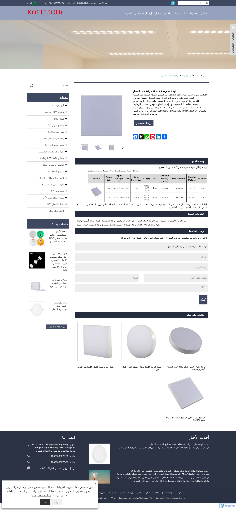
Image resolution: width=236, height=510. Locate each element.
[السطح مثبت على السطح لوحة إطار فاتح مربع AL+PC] (185, 392)
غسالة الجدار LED (55, 204)
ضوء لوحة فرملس (126, 220)
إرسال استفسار (143, 13)
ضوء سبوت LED (56, 132)
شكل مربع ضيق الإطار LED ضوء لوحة (95, 367)
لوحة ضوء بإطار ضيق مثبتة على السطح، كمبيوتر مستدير (185, 367)
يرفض (56, 502)
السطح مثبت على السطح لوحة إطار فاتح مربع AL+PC (185, 418)
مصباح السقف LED (55, 171)
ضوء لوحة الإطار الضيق (170, 75)
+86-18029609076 (60, 456)
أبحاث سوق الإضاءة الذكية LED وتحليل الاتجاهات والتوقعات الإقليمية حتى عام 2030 (170, 471)
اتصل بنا (128, 13)
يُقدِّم (203, 299)
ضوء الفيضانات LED (54, 145)
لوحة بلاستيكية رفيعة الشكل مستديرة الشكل (59, 306)
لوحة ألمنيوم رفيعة (85, 220)
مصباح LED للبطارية (54, 112)
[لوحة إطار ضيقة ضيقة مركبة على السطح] (84, 147)
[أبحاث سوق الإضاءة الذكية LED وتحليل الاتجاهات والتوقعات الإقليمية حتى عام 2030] (99, 476)
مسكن (204, 13)
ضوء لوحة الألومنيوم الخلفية (174, 220)
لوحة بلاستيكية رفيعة (105, 220)
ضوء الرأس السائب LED (52, 184)
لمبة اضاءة (59, 118)
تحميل (158, 13)
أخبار (167, 13)
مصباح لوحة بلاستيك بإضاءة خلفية (92, 224)
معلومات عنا (190, 13)
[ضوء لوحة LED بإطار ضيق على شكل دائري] (141, 342)
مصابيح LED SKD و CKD (52, 158)
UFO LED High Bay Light (51, 178)
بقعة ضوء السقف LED (53, 138)
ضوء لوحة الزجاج (152, 224)
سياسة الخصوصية (41, 495)
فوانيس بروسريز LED (53, 165)
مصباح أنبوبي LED (55, 125)
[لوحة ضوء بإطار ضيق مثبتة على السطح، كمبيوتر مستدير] (185, 341)
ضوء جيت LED (57, 191)
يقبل (45, 502)
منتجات (177, 13)
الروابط (102, 492)
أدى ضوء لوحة (187, 75)
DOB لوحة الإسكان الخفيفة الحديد (126, 224)
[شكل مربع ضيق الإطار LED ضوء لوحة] (97, 342)
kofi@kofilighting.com (86, 3)
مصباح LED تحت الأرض (53, 197)
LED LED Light (56, 211)
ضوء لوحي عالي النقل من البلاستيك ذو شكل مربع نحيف (58, 283)
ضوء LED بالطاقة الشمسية (51, 151)
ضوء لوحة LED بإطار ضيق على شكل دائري (141, 368)
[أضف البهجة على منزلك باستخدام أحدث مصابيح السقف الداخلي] (99, 454)
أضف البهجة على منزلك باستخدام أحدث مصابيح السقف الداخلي (179, 444)
